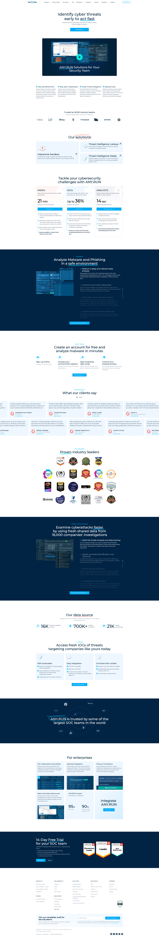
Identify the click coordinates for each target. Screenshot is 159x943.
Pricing (96, 2)
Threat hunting (76, 900)
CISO (55, 889)
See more (56, 909)
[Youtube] (119, 934)
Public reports (94, 894)
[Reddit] (117, 934)
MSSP (55, 886)
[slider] (79, 71)
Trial (73, 2)
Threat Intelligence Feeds (42, 889)
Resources (79, 2)
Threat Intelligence (40, 901)
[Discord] (122, 934)
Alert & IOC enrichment (78, 889)
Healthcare (56, 901)
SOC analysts (57, 891)
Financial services (58, 899)
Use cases (65, 2)
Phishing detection (77, 884)
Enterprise (56, 884)
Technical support (113, 889)
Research (93, 889)
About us (111, 886)
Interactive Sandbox (40, 884)
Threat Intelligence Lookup (42, 886)
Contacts (112, 2)
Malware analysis (76, 886)
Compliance (111, 884)
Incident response (77, 894)
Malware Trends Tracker (96, 886)
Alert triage (75, 891)
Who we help (55, 2)
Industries (103, 2)
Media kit (93, 896)
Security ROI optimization (78, 903)
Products (46, 2)
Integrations (38, 891)
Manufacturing (57, 906)
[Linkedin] (111, 934)
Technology (57, 904)
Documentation (94, 891)
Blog (92, 884)
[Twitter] (114, 934)
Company (88, 2)
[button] (44, 74)
